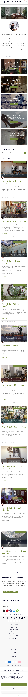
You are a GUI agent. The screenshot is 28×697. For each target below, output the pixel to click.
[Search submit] (24, 153)
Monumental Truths (10, 345)
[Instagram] (4, 610)
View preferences (14, 692)
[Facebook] (10, 610)
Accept (14, 684)
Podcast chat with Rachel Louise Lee (12, 467)
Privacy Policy (11, 695)
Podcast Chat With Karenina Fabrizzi (13, 386)
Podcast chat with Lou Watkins (14, 427)
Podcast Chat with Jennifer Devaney (12, 262)
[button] (26, 673)
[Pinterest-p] (11, 621)
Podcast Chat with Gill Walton (14, 221)
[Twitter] (14, 610)
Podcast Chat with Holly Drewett (11, 182)
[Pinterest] (7, 610)
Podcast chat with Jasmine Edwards (12, 509)
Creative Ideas (14, 134)
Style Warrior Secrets (14, 80)
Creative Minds (14, 98)
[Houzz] (17, 610)
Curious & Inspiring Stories (14, 115)
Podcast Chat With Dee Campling (11, 305)
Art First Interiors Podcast (14, 63)
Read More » (4, 194)
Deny (14, 688)
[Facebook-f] (14, 621)
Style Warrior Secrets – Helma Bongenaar (14, 552)
